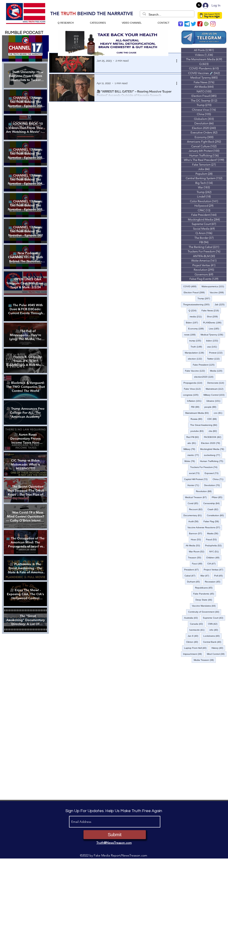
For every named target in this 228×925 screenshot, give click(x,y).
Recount (196, 509)
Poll (219, 575)
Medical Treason (197, 497)
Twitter (214, 358)
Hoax (197, 539)
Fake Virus (193, 388)
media (197, 316)
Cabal (191, 575)
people (211, 406)
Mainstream (215, 388)
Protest (216, 352)
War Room (197, 551)
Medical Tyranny (213, 334)
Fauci (198, 563)
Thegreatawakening (197, 304)
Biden (193, 322)
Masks (213, 533)
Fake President (204, 364)
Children (213, 557)
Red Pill (193, 437)
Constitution (216, 515)
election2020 (204, 376)
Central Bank (213, 641)
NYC (215, 551)
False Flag (212, 521)
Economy (197, 328)
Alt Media (194, 545)
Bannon (196, 533)
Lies (215, 328)
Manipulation (195, 352)
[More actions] (178, 60)
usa (213, 346)
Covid (194, 503)
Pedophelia (214, 545)
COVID (190, 286)
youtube (198, 431)
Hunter (194, 485)
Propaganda (193, 382)
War (205, 575)
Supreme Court (214, 617)
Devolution (213, 485)
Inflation (195, 400)
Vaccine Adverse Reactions (204, 527)
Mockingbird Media (213, 449)
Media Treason (205, 660)
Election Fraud (195, 292)
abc (192, 443)
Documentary (193, 515)
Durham (194, 581)
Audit (194, 521)
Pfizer (218, 497)
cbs (214, 431)
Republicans (204, 587)
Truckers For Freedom (204, 467)
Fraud (212, 539)
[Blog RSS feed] (199, 5)
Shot (213, 316)
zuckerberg (213, 455)
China (219, 479)
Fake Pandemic (204, 593)
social (195, 473)
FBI (196, 406)
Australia (192, 617)
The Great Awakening (204, 425)
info (215, 629)
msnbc (194, 455)
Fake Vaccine (196, 370)
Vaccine (218, 292)
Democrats (216, 382)
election (196, 358)
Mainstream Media (198, 413)
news (190, 334)
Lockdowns (212, 635)
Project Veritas (214, 569)
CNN (213, 623)
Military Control (215, 394)
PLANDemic (213, 322)
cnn (219, 413)
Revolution (205, 491)
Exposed (212, 473)
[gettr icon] (200, 24)
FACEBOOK (213, 437)
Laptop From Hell (196, 647)
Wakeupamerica (214, 286)
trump (196, 340)
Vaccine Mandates (205, 605)
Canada (197, 623)
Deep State (204, 599)
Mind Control (216, 654)
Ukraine (214, 400)
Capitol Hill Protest (197, 479)
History (218, 647)
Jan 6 (194, 635)
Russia (197, 419)
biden (213, 340)
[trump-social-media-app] (180, 24)
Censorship (212, 503)
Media (217, 370)
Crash (214, 509)
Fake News (211, 310)
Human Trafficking (212, 461)
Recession (213, 581)
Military (190, 449)
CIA (212, 563)
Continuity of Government (204, 611)
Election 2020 (211, 443)
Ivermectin (197, 629)
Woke (190, 461)
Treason (195, 557)
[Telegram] (187, 24)
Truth (197, 346)
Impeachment (193, 654)
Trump (204, 298)
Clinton (193, 641)
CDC (213, 419)
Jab (220, 304)
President (192, 569)
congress (191, 394)
